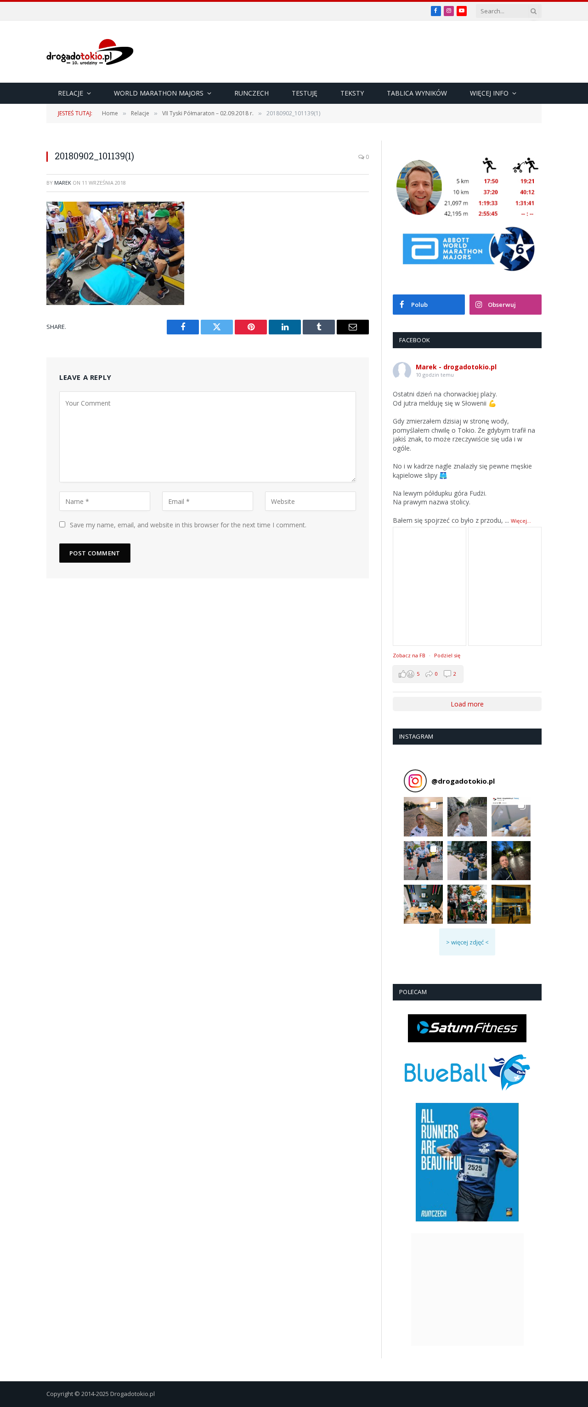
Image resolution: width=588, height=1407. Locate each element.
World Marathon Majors (159, 93)
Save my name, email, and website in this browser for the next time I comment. (188, 524)
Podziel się (447, 655)
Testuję (304, 93)
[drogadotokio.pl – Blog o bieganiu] (90, 52)
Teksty (352, 93)
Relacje (70, 93)
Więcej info (489, 93)
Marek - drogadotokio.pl (456, 366)
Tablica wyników (417, 93)
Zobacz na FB (409, 655)
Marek (62, 182)
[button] (423, 816)
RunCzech (251, 93)
